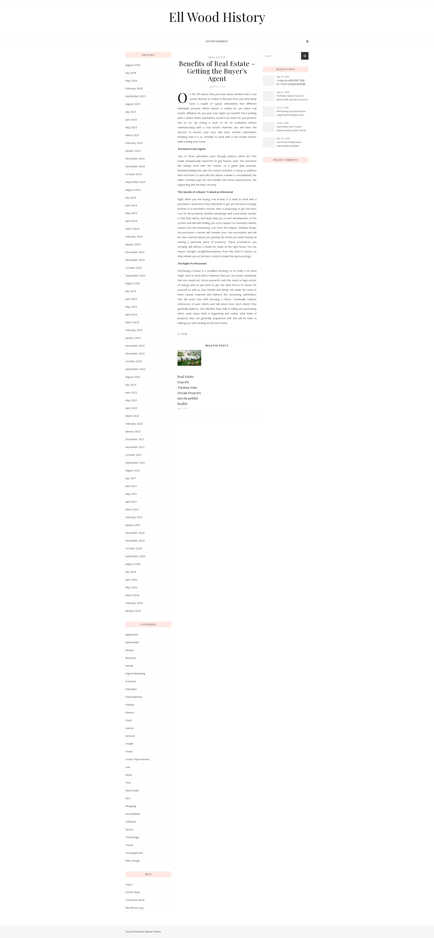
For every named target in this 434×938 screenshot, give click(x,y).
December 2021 (135, 439)
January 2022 (133, 431)
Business (130, 658)
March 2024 (132, 228)
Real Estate (132, 790)
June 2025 (131, 119)
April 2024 (131, 221)
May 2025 (131, 127)
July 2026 (130, 72)
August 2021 (132, 470)
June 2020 (131, 579)
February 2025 (134, 143)
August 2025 (132, 104)
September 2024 (135, 182)
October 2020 (133, 548)
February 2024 (134, 236)
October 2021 (133, 454)
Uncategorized (134, 852)
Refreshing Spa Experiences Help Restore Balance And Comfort (291, 113)
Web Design (132, 860)
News (128, 774)
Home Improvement (137, 759)
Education (131, 689)
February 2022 (134, 423)
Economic (130, 681)
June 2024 (131, 205)
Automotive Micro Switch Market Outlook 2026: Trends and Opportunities (291, 129)
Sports (129, 829)
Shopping (130, 806)
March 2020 (132, 595)
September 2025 (135, 96)
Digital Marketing (135, 673)
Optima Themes (153, 931)
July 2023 (130, 291)
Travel (129, 845)
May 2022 (131, 400)
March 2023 (132, 322)
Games (129, 728)
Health (129, 743)
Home (129, 751)
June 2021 (131, 486)
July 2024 (130, 197)
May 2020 (131, 587)
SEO (127, 798)
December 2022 (135, 345)
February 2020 (134, 603)
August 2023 (132, 283)
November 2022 (135, 353)
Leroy (184, 333)
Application (131, 634)
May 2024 (131, 213)
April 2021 (131, 501)
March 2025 (132, 135)
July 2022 (130, 384)
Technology (132, 837)
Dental (129, 665)
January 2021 (133, 525)
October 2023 (133, 267)
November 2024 (135, 166)
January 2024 (133, 244)
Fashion (129, 704)
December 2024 (135, 158)
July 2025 (130, 111)
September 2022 (135, 369)
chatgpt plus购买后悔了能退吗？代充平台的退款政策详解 (291, 82)
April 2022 (131, 408)
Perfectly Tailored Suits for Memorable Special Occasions (292, 97)
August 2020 (132, 564)
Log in (128, 884)
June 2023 (131, 299)
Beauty (129, 650)
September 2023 (135, 275)
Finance (129, 712)
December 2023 (135, 252)
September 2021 (135, 462)
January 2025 (133, 150)
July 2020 (130, 571)
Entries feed (132, 892)
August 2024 (132, 189)
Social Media (132, 813)
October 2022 (133, 361)
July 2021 (130, 478)
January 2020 (133, 610)
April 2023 (131, 314)
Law (127, 767)
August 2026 (132, 65)
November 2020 (135, 540)
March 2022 (132, 415)
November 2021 (135, 447)
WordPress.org (134, 907)
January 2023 (133, 338)
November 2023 (135, 260)
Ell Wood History (217, 16)
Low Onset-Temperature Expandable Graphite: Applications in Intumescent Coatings (291, 144)
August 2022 (132, 376)
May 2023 (131, 306)
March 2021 (132, 509)
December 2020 (135, 532)
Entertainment (217, 41)
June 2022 (131, 392)
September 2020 (135, 556)
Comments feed (134, 900)
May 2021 (131, 493)
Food (128, 720)
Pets (128, 782)
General (130, 735)
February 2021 (134, 517)
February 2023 (134, 330)
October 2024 (133, 174)
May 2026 (131, 80)
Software (130, 821)
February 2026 (134, 88)
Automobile (132, 642)
